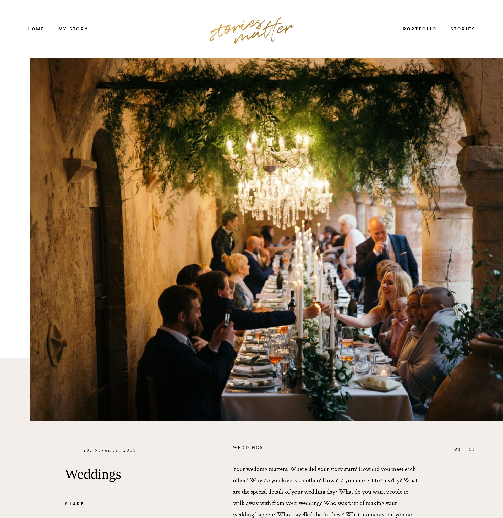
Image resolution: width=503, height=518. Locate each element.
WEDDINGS (248, 447)
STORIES (463, 28)
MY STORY (74, 28)
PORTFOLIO (420, 28)
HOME (36, 28)
